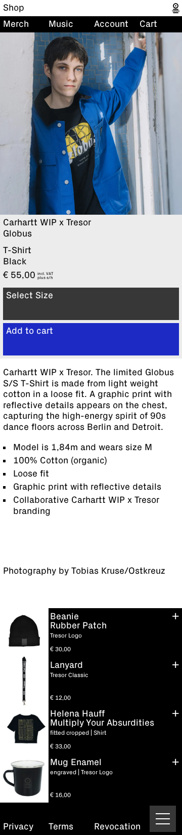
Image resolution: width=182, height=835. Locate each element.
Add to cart (29, 331)
